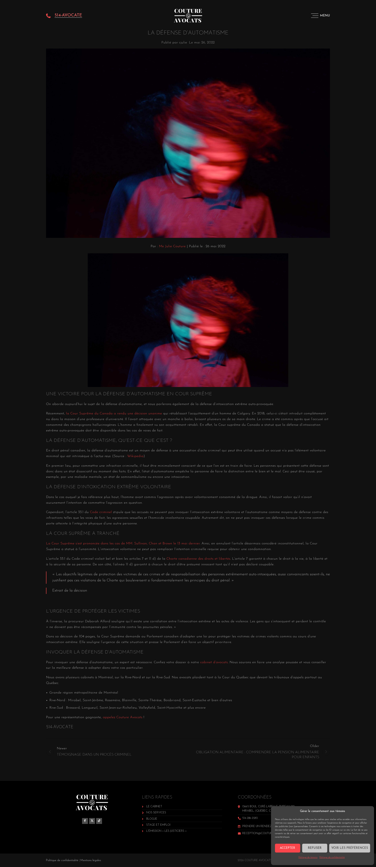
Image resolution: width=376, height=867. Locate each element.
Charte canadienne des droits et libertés (198, 559)
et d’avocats (218, 662)
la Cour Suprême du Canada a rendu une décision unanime (114, 413)
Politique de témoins (307, 857)
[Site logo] (188, 15)
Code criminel (101, 512)
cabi (203, 662)
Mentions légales (90, 860)
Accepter (287, 848)
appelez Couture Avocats (122, 717)
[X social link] (92, 821)
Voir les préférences (349, 848)
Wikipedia (135, 456)
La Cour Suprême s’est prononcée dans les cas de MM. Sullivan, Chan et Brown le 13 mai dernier (123, 543)
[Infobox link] (64, 15)
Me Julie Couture (172, 246)
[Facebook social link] (85, 821)
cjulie (183, 42)
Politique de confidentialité (332, 857)
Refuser (315, 848)
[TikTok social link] (99, 821)
